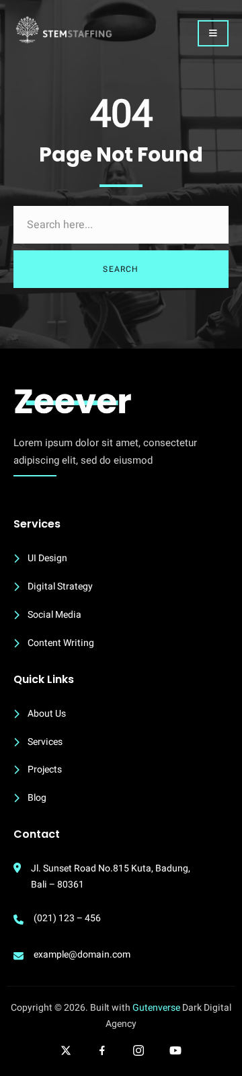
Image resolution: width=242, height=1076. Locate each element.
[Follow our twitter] (66, 1050)
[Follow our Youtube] (175, 1050)
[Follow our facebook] (102, 1050)
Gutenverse (156, 1008)
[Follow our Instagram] (138, 1050)
